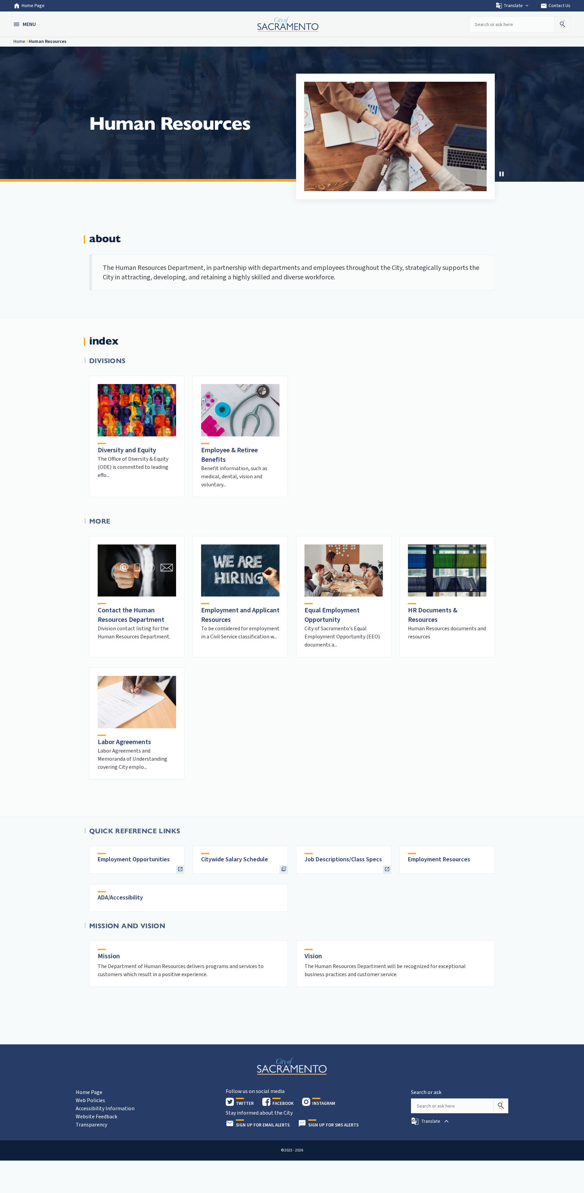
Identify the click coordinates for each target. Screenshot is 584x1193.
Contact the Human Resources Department (131, 615)
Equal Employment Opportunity (332, 615)
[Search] (500, 1105)
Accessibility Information (105, 1108)
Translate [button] (513, 5)
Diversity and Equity (127, 450)
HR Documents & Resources (432, 615)
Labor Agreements (124, 742)
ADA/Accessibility (120, 897)
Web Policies (90, 1100)
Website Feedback (96, 1116)
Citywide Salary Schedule (234, 859)
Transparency (91, 1124)
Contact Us (555, 6)
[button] (25, 24)
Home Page (33, 5)
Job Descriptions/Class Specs (343, 859)
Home (19, 41)
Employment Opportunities (134, 859)
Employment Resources (439, 859)
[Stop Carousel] (501, 174)
